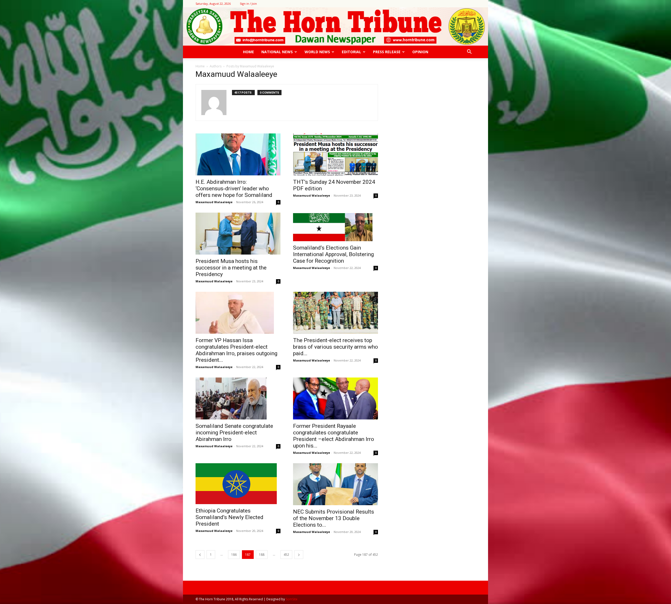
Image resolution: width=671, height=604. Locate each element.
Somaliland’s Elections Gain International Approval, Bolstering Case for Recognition (333, 254)
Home (248, 51)
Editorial (351, 51)
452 (286, 554)
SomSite (291, 599)
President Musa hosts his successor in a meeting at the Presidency (231, 267)
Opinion (420, 51)
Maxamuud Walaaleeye (214, 202)
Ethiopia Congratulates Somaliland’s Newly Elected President (229, 517)
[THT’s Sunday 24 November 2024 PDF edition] (335, 154)
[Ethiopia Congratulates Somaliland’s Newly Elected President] (238, 483)
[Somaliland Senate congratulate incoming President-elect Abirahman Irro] (238, 398)
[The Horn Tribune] (335, 26)
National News (277, 51)
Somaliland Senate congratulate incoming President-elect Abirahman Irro (234, 432)
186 (234, 554)
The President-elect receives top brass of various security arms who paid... (335, 347)
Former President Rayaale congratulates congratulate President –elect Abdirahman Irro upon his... (333, 436)
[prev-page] (200, 554)
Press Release (387, 51)
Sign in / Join (248, 4)
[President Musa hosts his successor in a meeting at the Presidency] (238, 234)
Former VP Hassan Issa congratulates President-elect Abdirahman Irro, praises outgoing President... (236, 350)
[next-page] (298, 554)
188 (261, 554)
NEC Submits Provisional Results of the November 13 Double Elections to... (333, 518)
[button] (469, 52)
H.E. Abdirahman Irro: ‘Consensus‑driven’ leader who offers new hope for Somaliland (234, 188)
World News (317, 51)
